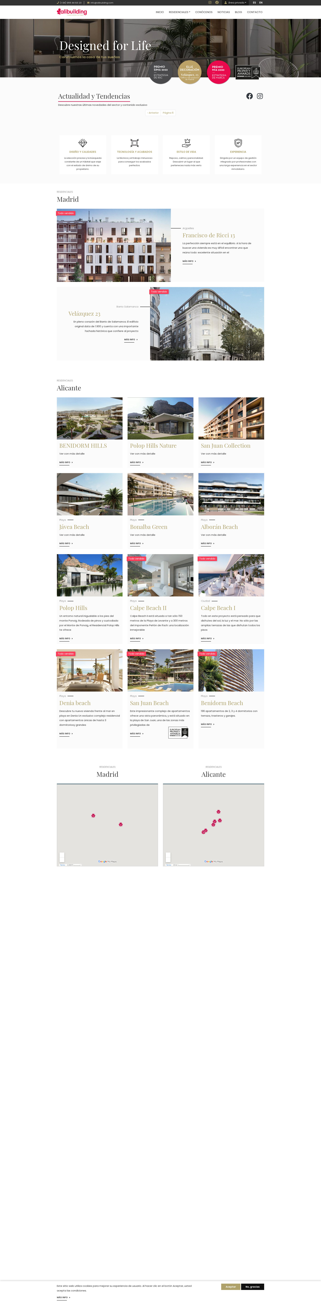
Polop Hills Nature (153, 445)
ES (254, 2)
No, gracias (253, 1286)
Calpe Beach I (218, 607)
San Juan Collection (225, 445)
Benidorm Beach (222, 703)
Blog (238, 12)
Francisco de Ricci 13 (209, 235)
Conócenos (203, 12)
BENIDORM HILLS (83, 445)
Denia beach (75, 703)
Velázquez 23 (84, 313)
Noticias (224, 12)
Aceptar (231, 1286)
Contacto (254, 12)
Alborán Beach (219, 526)
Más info (188, 261)
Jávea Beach (74, 526)
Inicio (160, 12)
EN (260, 2)
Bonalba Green (148, 526)
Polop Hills (73, 607)
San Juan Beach (149, 703)
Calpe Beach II (148, 607)
